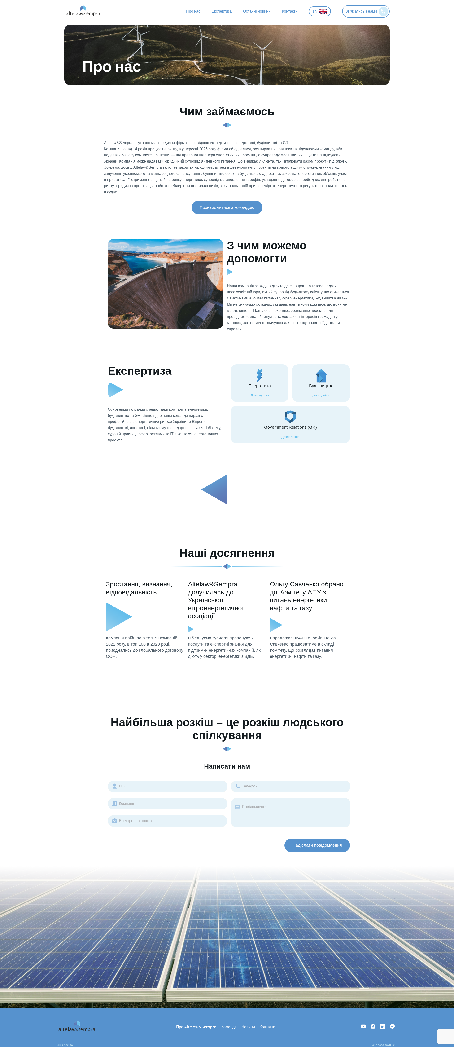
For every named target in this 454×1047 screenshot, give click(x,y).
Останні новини (257, 11)
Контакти (289, 11)
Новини (248, 1027)
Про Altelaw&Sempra (196, 1027)
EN (315, 11)
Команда (229, 1027)
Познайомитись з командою (227, 207)
